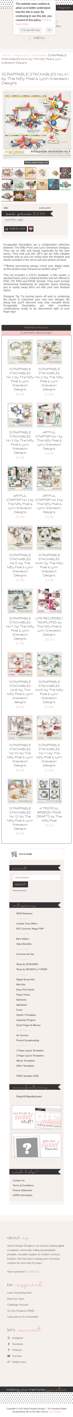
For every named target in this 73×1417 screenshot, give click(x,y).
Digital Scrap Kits (25, 979)
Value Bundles (24, 944)
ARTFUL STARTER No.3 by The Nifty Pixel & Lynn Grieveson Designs (49, 504)
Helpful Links (18, 1361)
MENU (39, 38)
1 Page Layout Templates (29, 55)
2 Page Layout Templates (30, 1055)
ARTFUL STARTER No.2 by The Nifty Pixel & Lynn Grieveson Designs (20, 504)
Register (64, 8)
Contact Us (19, 1180)
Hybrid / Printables (26, 1015)
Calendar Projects (25, 1020)
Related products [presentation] (36, 327)
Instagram (17, 1337)
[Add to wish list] (31, 229)
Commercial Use (25, 954)
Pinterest (16, 1349)
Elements (21, 999)
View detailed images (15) (37, 162)
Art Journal (22, 1035)
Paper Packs (23, 994)
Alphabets (21, 1004)
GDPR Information (22, 1195)
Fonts (19, 1010)
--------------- (22, 918)
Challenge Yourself (17, 1304)
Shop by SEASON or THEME (31, 969)
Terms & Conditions (23, 1185)
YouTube (16, 1356)
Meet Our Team (15, 1298)
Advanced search (19, 890)
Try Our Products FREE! (20, 1310)
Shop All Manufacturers (29, 1096)
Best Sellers (22, 938)
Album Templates (25, 1060)
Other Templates (25, 1065)
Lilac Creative (54, 1412)
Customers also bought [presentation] (36, 333)
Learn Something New (19, 1292)
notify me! (11, 220)
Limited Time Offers (26, 923)
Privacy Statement (22, 1190)
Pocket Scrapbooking (27, 1040)
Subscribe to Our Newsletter (23, 1316)
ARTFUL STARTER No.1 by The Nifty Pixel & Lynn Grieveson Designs (49, 440)
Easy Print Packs (25, 989)
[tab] (36, 327)
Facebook (17, 1344)
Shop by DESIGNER (27, 964)
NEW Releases (24, 913)
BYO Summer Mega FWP (30, 928)
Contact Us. (33, 1271)
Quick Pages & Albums (28, 1025)
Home (6, 55)
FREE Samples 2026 (27, 1076)
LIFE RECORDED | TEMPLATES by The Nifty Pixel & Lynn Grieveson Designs (49, 626)
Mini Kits (20, 984)
